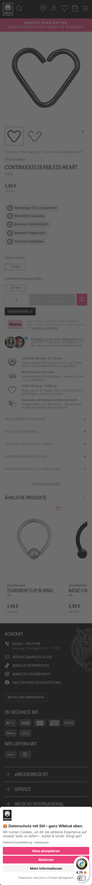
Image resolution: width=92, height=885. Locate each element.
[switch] (81, 878)
